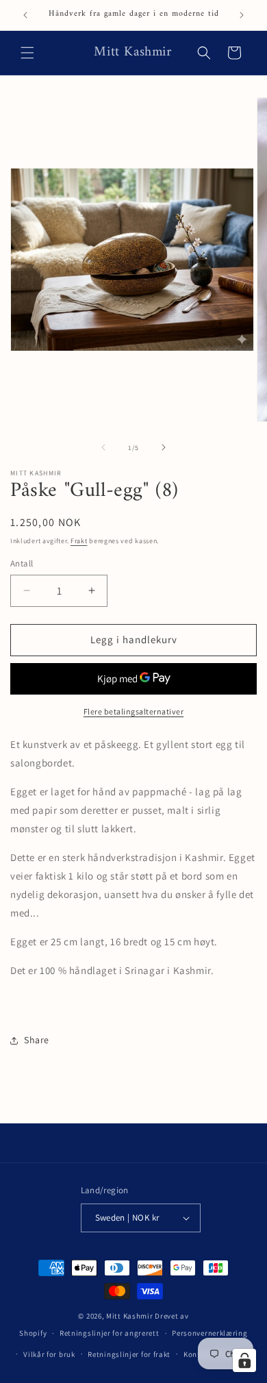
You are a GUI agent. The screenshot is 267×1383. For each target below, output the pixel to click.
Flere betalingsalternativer (134, 711)
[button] (27, 53)
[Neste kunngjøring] (242, 15)
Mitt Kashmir (129, 1316)
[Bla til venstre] (103, 447)
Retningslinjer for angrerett (110, 1333)
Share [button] (36, 1040)
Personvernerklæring (209, 1333)
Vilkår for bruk (49, 1354)
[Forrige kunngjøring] (25, 15)
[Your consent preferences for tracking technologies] (244, 1360)
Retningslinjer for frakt (129, 1354)
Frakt (79, 540)
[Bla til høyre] (164, 447)
